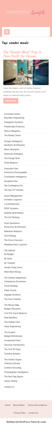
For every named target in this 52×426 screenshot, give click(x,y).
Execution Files (11, 168)
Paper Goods (10, 290)
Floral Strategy (11, 286)
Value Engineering (12, 326)
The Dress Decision (13, 240)
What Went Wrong (12, 272)
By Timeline (9, 263)
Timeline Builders (12, 353)
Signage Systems (12, 294)
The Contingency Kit (13, 185)
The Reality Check (12, 135)
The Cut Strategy (12, 217)
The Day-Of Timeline (13, 190)
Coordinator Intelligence (15, 176)
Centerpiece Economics (15, 281)
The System (9, 332)
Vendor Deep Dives (13, 267)
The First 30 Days (12, 349)
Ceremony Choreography (15, 172)
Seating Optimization (14, 213)
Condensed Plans (12, 340)
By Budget (9, 254)
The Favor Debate (12, 299)
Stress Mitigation (12, 131)
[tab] (7, 31)
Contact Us (9, 387)
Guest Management (13, 196)
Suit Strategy (10, 235)
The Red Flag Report (13, 376)
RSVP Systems (11, 208)
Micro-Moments (11, 149)
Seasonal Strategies (13, 154)
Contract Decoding (12, 367)
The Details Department (15, 277)
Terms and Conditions (37, 405)
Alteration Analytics (13, 231)
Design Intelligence (13, 141)
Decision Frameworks (14, 345)
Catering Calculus (12, 363)
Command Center (12, 114)
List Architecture (11, 204)
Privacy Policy (20, 413)
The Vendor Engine (13, 359)
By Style (8, 258)
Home (7, 405)
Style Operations (12, 223)
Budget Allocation (12, 308)
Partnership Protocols (14, 126)
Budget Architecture (13, 336)
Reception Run (11, 181)
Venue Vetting (10, 381)
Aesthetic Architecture (14, 145)
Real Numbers (10, 317)
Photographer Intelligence (16, 372)
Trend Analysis (11, 162)
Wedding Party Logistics (15, 244)
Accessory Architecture (15, 227)
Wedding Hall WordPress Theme (21, 422)
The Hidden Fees (12, 322)
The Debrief (9, 250)
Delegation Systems (13, 122)
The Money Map (11, 305)
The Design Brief (12, 158)
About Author (19, 405)
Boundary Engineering (14, 117)
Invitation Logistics (13, 199)
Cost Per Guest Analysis (15, 313)
